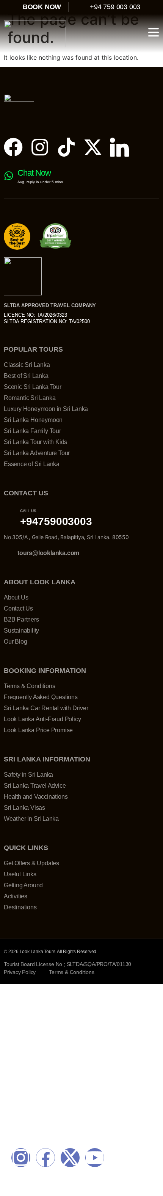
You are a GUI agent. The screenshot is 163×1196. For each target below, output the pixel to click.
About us (24, 1089)
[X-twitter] (92, 147)
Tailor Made (29, 1039)
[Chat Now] (9, 176)
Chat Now (34, 173)
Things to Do (30, 1072)
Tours (19, 1022)
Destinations (30, 1056)
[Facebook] (13, 147)
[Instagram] (39, 147)
